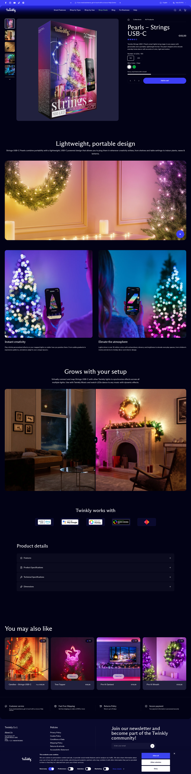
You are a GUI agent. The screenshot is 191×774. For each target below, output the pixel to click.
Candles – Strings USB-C (20, 685)
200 (138, 58)
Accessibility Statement (59, 750)
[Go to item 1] (10, 35)
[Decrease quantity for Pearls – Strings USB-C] (130, 81)
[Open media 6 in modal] (67, 70)
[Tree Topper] (72, 659)
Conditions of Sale (57, 739)
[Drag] (95, 440)
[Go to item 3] (10, 58)
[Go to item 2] (10, 47)
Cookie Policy (55, 736)
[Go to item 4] (10, 70)
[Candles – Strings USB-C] (26, 659)
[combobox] (165, 3)
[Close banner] (174, 753)
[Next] (120, 3)
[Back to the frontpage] (129, 20)
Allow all (156, 756)
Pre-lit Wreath (153, 685)
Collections (137, 19)
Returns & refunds (57, 746)
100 (131, 58)
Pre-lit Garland (107, 685)
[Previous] (71, 3)
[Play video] (95, 200)
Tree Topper (60, 685)
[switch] (71, 768)
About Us (9, 732)
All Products (149, 19)
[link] (49, 294)
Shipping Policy (56, 743)
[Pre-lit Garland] (118, 659)
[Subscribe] (152, 746)
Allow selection (156, 762)
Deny (156, 769)
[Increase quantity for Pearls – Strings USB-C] (139, 81)
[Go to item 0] (10, 24)
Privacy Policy (55, 733)
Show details (117, 769)
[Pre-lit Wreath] (164, 659)
